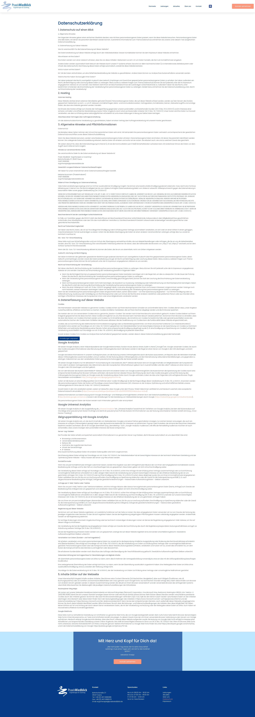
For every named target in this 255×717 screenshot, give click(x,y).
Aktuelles (176, 6)
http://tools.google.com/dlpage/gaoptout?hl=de (101, 377)
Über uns (188, 6)
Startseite (152, 6)
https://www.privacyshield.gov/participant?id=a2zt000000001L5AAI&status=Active (115, 391)
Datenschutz (168, 699)
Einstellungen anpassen (69, 338)
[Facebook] (210, 6)
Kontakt (199, 6)
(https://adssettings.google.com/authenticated (173, 397)
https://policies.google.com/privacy (73, 397)
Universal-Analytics (107, 409)
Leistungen (164, 6)
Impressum (167, 701)
